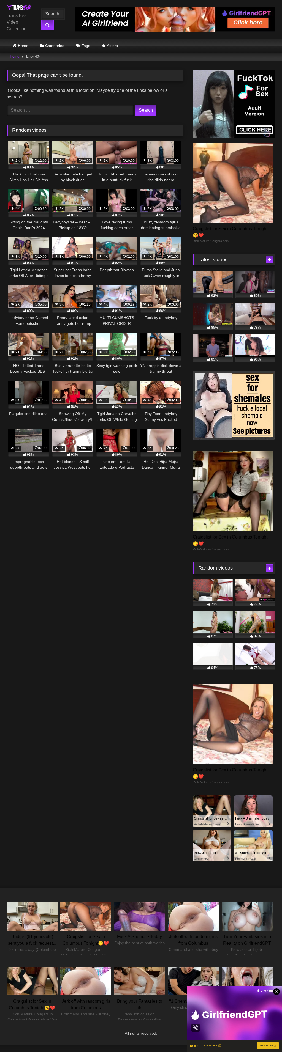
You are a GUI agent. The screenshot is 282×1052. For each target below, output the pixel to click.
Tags (86, 45)
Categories (54, 45)
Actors (112, 45)
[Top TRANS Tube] (20, 8)
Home (23, 45)
